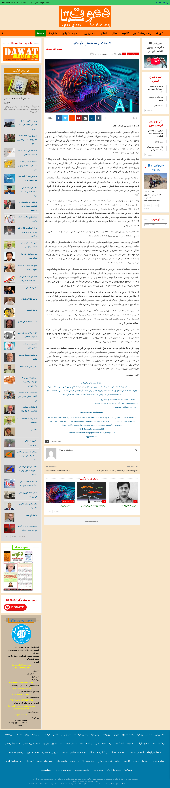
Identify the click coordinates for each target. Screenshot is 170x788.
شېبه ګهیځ (128, 770)
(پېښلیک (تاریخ (128, 734)
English (53, 33)
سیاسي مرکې (71, 743)
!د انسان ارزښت (32, 310)
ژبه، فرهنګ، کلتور (142, 33)
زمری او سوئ (159, 141)
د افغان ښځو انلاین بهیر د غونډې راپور (57, 470)
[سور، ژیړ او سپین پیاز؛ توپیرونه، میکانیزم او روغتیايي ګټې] (9, 380)
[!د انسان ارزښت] (9, 312)
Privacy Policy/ (110, 784)
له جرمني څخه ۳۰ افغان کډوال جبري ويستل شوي (27, 178)
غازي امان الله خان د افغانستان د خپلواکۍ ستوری (27, 267)
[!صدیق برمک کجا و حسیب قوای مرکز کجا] (9, 443)
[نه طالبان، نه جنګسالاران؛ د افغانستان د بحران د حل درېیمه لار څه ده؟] (9, 204)
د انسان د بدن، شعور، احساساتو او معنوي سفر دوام (155, 89)
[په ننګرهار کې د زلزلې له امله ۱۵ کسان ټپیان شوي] (9, 152)
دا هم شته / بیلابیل (70, 33)
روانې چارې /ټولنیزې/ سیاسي (73, 752)
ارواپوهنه (106, 734)
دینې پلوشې (66, 734)
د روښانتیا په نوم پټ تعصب (156, 98)
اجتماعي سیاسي (136, 752)
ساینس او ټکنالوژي (132, 53)
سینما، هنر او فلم (154, 752)
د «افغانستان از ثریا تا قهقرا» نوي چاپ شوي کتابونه (27, 528)
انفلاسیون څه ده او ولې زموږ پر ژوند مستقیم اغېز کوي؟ (28, 278)
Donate (40, 33)
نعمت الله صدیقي (56, 441)
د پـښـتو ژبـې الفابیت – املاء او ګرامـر (27, 218)
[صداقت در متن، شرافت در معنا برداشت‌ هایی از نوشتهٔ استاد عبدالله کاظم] (9, 469)
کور (161, 33)
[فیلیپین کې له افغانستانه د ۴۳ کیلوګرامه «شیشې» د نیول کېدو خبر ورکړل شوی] (9, 138)
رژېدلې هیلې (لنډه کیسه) (28, 366)
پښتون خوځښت (81, 734)
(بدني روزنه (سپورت (33, 734)
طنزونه (130, 743)
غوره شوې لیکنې (105, 761)
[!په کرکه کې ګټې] (9, 517)
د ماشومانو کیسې (12, 743)
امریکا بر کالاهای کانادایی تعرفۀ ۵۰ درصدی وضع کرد (28, 483)
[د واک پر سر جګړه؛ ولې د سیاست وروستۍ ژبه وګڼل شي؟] (9, 189)
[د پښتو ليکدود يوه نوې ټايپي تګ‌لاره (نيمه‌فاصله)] (9, 335)
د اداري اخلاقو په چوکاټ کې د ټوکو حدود (27, 420)
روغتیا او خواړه (33, 752)
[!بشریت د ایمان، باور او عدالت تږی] (9, 256)
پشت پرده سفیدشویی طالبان (27, 321)
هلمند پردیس (98, 770)
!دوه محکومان (158, 105)
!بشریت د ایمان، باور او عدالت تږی (29, 256)
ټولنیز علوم (95, 734)
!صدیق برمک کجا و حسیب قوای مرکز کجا (28, 442)
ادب (124, 53)
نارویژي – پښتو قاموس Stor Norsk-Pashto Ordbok (155, 133)
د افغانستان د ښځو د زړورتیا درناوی (27, 357)
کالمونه (125, 33)
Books (19, 734)
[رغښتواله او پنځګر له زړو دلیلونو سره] (91, 492)
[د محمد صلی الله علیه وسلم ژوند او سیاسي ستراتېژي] (21, 84)
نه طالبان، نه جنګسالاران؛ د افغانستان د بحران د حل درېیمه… (28, 206)
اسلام (104, 33)
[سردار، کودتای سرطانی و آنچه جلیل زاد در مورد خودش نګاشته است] (9, 230)
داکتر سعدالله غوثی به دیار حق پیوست (28, 494)
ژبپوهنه (89, 743)
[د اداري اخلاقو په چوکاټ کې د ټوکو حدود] (9, 420)
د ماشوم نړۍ (90, 33)
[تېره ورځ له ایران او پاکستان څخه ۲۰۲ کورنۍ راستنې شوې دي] (9, 394)
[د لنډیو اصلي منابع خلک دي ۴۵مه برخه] (9, 506)
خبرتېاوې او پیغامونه (50, 752)
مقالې (114, 33)
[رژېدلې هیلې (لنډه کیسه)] (9, 368)
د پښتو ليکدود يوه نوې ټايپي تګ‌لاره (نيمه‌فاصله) (27, 334)
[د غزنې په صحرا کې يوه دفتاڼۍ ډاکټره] (9, 346)
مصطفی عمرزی (45, 770)
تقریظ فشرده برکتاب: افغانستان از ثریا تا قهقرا (29, 409)
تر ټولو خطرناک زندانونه (29, 299)
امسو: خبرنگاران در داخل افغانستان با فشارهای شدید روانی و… (28, 124)
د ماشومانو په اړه (144, 734)
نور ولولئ (149, 110)
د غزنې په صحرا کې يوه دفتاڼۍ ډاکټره (29, 345)
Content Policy (98, 784)
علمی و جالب (61, 761)
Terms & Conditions (124, 784)
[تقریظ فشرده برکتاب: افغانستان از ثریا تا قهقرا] (9, 409)
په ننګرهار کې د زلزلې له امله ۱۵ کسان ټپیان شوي (27, 152)
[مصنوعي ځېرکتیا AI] (60, 492)
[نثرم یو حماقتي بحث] (123, 492)
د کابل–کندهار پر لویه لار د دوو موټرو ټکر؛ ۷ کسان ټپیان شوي (27, 165)
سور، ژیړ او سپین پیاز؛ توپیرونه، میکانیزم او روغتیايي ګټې (29, 381)
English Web (44, 3)
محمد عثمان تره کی (63, 770)
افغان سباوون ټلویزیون (52, 743)
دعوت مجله (34, 3)
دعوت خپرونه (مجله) (31, 743)
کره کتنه (161, 743)
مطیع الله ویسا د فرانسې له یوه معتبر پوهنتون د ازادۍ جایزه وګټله (117, 470)
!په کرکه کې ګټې (31, 515)
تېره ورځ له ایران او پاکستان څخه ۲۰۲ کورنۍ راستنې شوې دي (27, 396)
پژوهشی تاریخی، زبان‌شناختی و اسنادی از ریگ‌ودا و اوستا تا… (27, 455)
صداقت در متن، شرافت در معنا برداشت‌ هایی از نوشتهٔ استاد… (28, 470)
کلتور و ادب (29, 761)
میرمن (116, 734)
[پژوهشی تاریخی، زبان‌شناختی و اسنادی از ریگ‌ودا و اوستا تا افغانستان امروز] (9, 454)
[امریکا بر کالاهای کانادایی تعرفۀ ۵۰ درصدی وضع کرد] (9, 483)
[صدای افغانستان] (9, 290)
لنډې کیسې (119, 743)
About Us (88, 784)
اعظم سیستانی (158, 761)
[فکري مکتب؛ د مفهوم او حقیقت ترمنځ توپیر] (9, 245)
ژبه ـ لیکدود (106, 743)
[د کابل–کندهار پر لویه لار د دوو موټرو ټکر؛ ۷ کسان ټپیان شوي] (9, 163)
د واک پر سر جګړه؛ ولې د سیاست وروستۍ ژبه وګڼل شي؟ (28, 191)
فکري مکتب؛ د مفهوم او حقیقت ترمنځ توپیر (29, 244)
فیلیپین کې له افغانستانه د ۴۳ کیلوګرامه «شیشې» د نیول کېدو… (27, 139)
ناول (97, 743)
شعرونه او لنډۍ (142, 743)
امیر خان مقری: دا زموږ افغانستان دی (155, 47)
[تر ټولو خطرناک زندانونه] (9, 301)
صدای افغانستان (31, 287)
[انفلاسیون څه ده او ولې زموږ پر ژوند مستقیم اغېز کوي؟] (9, 279)
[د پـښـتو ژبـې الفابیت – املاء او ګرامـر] (9, 219)
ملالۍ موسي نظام (82, 770)
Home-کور (9, 734)
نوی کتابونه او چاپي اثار (98, 752)
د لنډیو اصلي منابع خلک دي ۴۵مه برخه (28, 505)
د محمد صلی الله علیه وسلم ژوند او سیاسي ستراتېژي (17, 100)
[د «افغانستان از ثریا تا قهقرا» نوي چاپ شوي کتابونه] (9, 528)
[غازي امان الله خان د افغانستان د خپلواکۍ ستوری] (9, 267)
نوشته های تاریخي (44, 761)
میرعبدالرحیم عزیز (140, 761)
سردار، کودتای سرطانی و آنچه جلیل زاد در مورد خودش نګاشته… (27, 232)
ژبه (81, 743)
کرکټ (47, 734)
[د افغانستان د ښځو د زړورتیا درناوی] (9, 357)
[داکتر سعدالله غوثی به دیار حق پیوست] (9, 495)
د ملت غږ (34, 429)
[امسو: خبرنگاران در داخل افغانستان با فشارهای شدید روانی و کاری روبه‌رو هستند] (9, 123)
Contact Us (137, 784)
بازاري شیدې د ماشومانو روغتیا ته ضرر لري (155, 148)
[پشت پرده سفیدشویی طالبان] (9, 323)
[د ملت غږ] (9, 432)
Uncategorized (88, 761)
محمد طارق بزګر (114, 770)
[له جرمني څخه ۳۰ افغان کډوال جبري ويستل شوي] (9, 178)
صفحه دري (74, 761)
